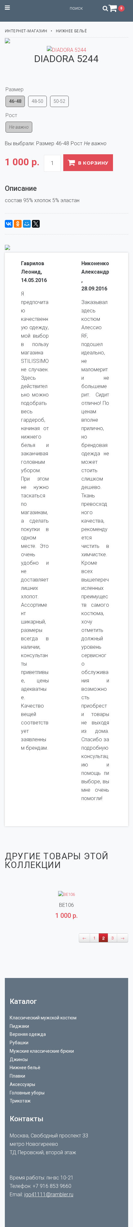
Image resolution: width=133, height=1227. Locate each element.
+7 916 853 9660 (52, 1186)
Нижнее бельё (71, 31)
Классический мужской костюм (43, 1017)
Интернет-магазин (26, 31)
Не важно (19, 127)
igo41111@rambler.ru (48, 1194)
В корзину (93, 163)
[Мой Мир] (27, 224)
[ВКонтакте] (9, 224)
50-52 (59, 101)
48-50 (37, 101)
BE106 (66, 905)
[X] (36, 224)
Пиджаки (19, 1026)
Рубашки (19, 1042)
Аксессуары (22, 1084)
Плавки (17, 1076)
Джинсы (19, 1059)
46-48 (15, 101)
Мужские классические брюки (42, 1051)
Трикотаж (20, 1100)
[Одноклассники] (18, 224)
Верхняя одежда (28, 1034)
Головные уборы (27, 1092)
